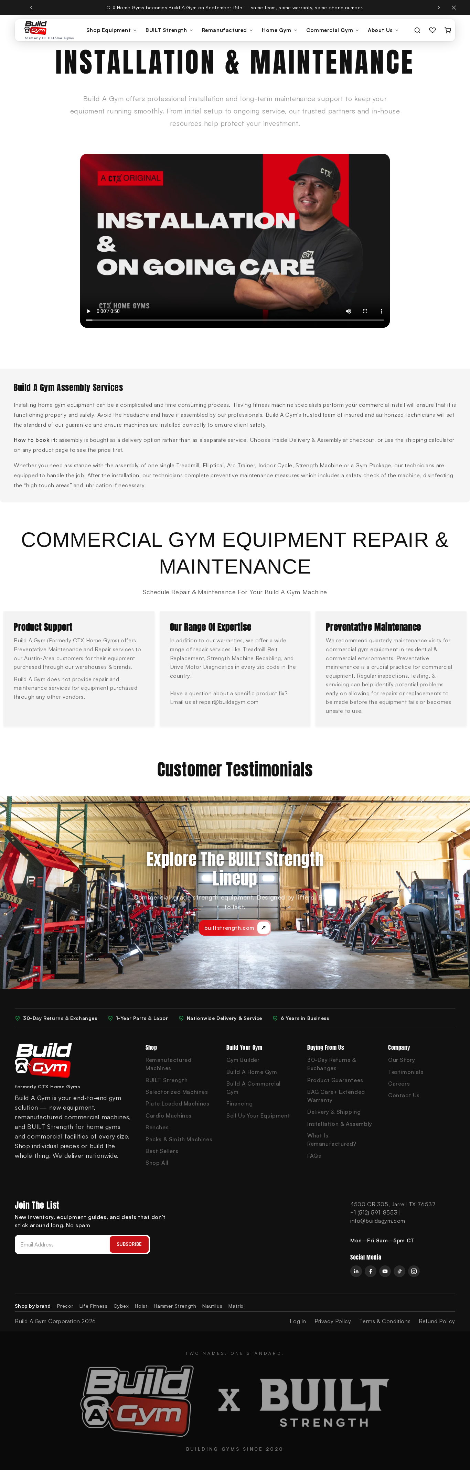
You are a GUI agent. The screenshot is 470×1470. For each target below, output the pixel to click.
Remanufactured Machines (168, 1063)
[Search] (417, 30)
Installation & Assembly (339, 1123)
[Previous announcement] (31, 7)
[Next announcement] (438, 7)
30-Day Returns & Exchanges (331, 1063)
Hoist (141, 1306)
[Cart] (447, 30)
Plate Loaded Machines (178, 1103)
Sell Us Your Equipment (258, 1115)
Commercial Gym (329, 30)
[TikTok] (399, 1271)
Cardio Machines (169, 1115)
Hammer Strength (175, 1306)
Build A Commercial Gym (253, 1087)
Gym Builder (243, 1059)
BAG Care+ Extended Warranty (336, 1095)
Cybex (121, 1306)
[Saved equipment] (432, 30)
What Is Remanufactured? (331, 1139)
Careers (399, 1083)
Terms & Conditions (384, 1321)
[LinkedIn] (356, 1271)
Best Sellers (162, 1150)
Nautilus (212, 1306)
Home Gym (276, 30)
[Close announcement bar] (454, 7)
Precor (65, 1306)
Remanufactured (224, 30)
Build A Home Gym (251, 1071)
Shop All (157, 1162)
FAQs (314, 1155)
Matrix (236, 1306)
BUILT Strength (166, 30)
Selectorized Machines (177, 1091)
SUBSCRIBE (129, 1244)
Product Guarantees (335, 1080)
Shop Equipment (108, 30)
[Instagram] (414, 1271)
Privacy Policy (332, 1321)
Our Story (401, 1059)
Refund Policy (437, 1321)
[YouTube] (385, 1271)
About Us (380, 30)
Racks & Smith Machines (179, 1139)
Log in (298, 1321)
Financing (239, 1103)
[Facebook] (370, 1271)
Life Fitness (93, 1306)
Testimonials (406, 1071)
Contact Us (404, 1095)
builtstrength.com (229, 927)
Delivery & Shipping (334, 1111)
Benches (157, 1127)
